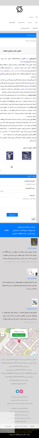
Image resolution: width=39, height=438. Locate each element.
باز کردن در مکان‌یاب (19, 335)
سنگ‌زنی (6, 70)
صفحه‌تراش (18, 70)
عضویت (32, 425)
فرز (25, 70)
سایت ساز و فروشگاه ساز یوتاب (19, 434)
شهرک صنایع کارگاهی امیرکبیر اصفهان (19, 411)
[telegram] (17, 391)
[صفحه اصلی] (19, 10)
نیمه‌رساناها (24, 85)
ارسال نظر (12, 214)
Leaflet (34, 354)
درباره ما (30, 22)
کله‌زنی (12, 70)
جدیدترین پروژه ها (25, 28)
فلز (28, 79)
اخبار (36, 22)
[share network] (12, 167)
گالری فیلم (35, 28)
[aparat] (21, 391)
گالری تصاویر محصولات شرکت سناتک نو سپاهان (19, 403)
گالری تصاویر (12, 22)
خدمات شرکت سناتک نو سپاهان (19, 400)
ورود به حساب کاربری (20, 425)
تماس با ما (8, 425)
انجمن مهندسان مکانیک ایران (19, 414)
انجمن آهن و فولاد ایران (19, 421)
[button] (19, 341)
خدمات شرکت (21, 22)
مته (23, 70)
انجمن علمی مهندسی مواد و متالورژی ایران (19, 418)
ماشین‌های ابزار (27, 61)
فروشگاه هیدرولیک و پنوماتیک (19, 397)
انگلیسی (23, 58)
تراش (28, 70)
